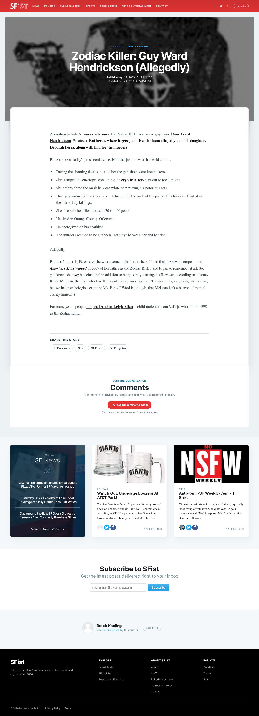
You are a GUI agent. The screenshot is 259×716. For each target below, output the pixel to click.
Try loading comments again (129, 404)
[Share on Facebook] (113, 527)
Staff (154, 673)
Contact (162, 6)
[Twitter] (221, 6)
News (36, 6)
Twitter (207, 673)
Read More (152, 627)
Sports (90, 6)
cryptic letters (132, 180)
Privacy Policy (52, 708)
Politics (49, 6)
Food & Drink (108, 6)
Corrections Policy (162, 685)
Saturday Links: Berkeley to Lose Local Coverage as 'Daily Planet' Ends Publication (47, 500)
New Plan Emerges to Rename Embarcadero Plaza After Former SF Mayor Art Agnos (47, 484)
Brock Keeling (138, 46)
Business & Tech (70, 6)
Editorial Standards (162, 679)
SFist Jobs (105, 673)
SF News (117, 46)
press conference (95, 134)
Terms (68, 708)
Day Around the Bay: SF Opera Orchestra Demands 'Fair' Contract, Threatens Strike (47, 515)
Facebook (209, 667)
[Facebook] (214, 6)
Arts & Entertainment (136, 6)
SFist (17, 662)
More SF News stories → (47, 529)
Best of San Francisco (112, 679)
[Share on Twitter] (107, 527)
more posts (111, 630)
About (154, 667)
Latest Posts (106, 667)
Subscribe (241, 6)
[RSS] (229, 6)
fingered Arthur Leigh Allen (109, 306)
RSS (205, 679)
